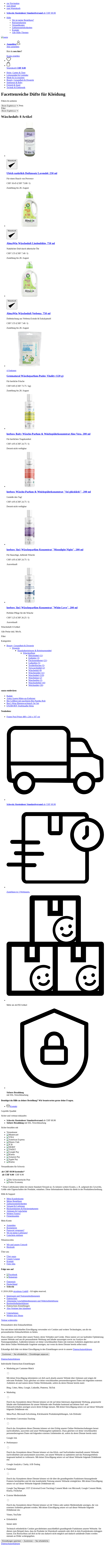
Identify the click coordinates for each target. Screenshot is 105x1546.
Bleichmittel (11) (35, 655)
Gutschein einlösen (15, 1235)
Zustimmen (6, 1354)
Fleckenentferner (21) (37, 660)
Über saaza (11, 1256)
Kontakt (15, 30)
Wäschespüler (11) (36, 673)
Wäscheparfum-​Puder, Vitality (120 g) (35, 375)
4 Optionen (11, 370)
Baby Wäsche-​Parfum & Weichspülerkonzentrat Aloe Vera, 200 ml (48, 433)
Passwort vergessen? (15, 1230)
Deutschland (12, 1284)
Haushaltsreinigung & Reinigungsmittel (35, 650)
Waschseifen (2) (35, 680)
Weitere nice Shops (15, 1315)
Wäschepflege (29, 653)
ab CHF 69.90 (31, 13)
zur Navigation (13, 3)
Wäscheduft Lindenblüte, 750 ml (31, 243)
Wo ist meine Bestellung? (23, 20)
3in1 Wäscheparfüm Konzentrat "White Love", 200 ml (42, 607)
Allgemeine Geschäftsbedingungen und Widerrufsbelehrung (32, 1301)
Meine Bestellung (14, 1201)
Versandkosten (18, 25)
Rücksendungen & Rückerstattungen (22, 1208)
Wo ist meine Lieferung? (17, 1233)
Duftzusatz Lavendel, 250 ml (32, 173)
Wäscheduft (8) (35, 670)
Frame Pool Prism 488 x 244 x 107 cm (23, 716)
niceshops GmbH (20, 1291)
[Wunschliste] (9, 60)
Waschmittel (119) (36, 675)
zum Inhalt (11, 6)
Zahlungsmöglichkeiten (22, 27)
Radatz (10, 696)
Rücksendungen (19, 22)
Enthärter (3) (33, 658)
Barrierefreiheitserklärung (18, 1303)
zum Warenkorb (13, 8)
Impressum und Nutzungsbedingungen (23, 1296)
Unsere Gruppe (13, 1259)
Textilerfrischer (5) (36, 665)
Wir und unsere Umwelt (17, 1244)
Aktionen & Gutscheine (17, 1211)
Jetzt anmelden (13, 46)
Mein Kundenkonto (15, 1199)
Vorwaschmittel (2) (36, 668)
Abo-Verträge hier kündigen (19, 1308)
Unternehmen (12, 1313)
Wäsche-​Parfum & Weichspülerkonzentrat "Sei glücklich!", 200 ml (49, 491)
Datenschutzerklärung (82, 1349)
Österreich (11, 1282)
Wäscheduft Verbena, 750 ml (28, 313)
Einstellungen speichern (11, 1541)
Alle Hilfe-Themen (20, 32)
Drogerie (16, 648)
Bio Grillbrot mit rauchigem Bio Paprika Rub (26, 701)
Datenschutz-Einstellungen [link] (18, 1306)
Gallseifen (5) (34, 663)
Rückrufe (11, 1247)
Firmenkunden (13, 1216)
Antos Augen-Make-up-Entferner (21, 698)
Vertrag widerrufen (9, 1320)
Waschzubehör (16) (36, 683)
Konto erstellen (13, 56)
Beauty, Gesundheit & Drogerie (20, 645)
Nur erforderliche (20, 1354)
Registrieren (12, 1228)
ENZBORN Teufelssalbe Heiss (20, 706)
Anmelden (11, 1225)
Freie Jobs (11, 1264)
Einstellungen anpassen (39, 1354)
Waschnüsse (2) (35, 678)
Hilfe (9, 17)
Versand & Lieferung (16, 1206)
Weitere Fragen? (14, 1213)
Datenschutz (12, 1298)
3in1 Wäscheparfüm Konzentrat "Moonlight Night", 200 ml (45, 549)
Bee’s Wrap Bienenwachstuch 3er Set (23, 703)
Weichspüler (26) (35, 685)
